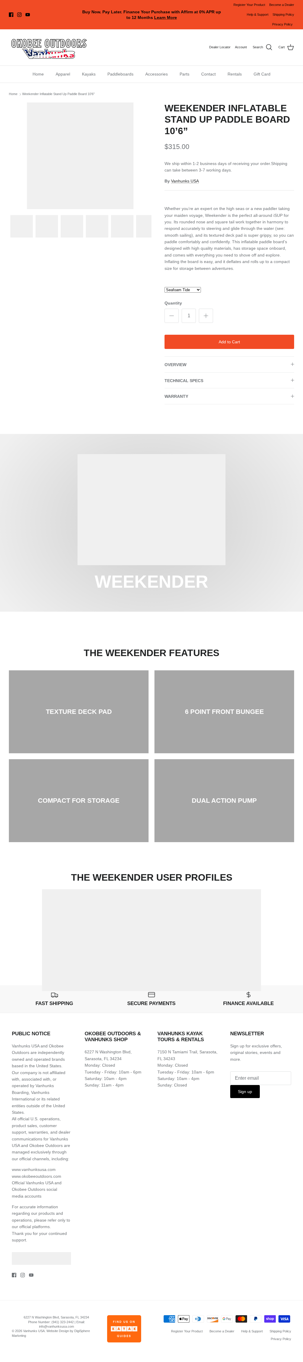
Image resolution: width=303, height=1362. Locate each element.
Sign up (245, 1091)
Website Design (57, 1331)
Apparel (63, 74)
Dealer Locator (220, 47)
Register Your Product (249, 5)
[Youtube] (27, 14)
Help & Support (257, 14)
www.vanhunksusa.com (34, 1169)
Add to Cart (229, 341)
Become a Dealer (281, 5)
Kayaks (89, 74)
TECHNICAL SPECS (184, 380)
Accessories (156, 74)
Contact (208, 74)
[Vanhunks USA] (49, 47)
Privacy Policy (282, 24)
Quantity (173, 303)
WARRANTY (176, 396)
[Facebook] (11, 14)
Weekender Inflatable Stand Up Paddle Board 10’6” (58, 94)
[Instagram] (19, 14)
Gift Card (262, 74)
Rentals (235, 74)
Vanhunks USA (185, 181)
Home (38, 74)
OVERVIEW (175, 364)
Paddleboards (120, 74)
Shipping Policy (283, 14)
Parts (184, 74)
